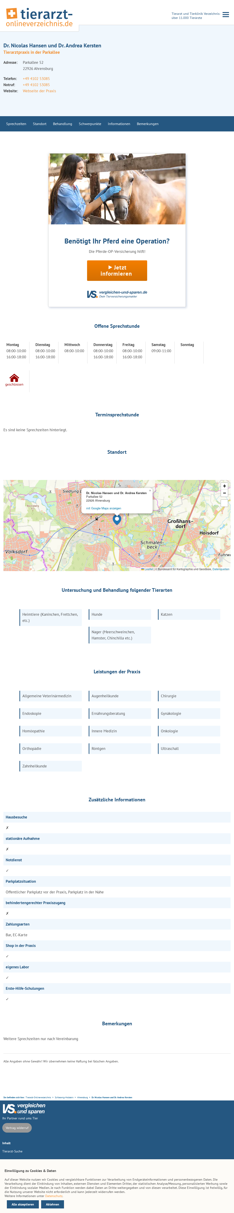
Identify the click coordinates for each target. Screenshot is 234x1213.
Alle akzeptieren (23, 1204)
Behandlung (62, 123)
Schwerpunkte (90, 123)
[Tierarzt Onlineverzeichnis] (39, 27)
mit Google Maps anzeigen (103, 508)
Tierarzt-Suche (12, 1151)
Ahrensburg (82, 1097)
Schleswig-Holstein (64, 1097)
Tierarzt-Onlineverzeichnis (38, 1097)
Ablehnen (52, 1204)
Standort (39, 123)
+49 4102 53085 (36, 78)
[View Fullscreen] (224, 503)
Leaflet (148, 569)
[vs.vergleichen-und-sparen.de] (24, 1113)
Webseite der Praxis (39, 90)
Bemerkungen (148, 123)
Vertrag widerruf (17, 1128)
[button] (117, 520)
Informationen (119, 123)
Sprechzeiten (16, 123)
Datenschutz (53, 1196)
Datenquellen (221, 569)
